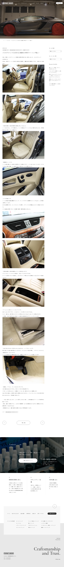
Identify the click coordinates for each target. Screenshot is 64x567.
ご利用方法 (28, 513)
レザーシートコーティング (21, 525)
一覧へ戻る (23, 422)
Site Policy (58, 538)
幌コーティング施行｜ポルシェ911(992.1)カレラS (54, 68)
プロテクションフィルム (32, 525)
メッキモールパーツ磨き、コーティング (48, 525)
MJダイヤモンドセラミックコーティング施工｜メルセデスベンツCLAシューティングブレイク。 (55, 76)
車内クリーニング (26, 50)
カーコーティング (19, 521)
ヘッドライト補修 (44, 523)
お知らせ (34, 513)
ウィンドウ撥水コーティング (33, 521)
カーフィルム (18, 523)
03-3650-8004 (49, 459)
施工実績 (8, 40)
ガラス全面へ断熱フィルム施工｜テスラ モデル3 (55, 84)
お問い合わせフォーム (28, 460)
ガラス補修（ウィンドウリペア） (47, 521)
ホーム (4, 40)
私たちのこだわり (15, 513)
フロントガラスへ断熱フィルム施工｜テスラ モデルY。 (55, 71)
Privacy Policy (58, 539)
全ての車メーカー (5, 50)
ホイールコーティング (20, 527)
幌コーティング (31, 523)
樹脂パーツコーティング (45, 527)
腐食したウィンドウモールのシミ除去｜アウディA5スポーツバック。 (55, 80)
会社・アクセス (41, 513)
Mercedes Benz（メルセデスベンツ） (16, 50)
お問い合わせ (59, 3)
